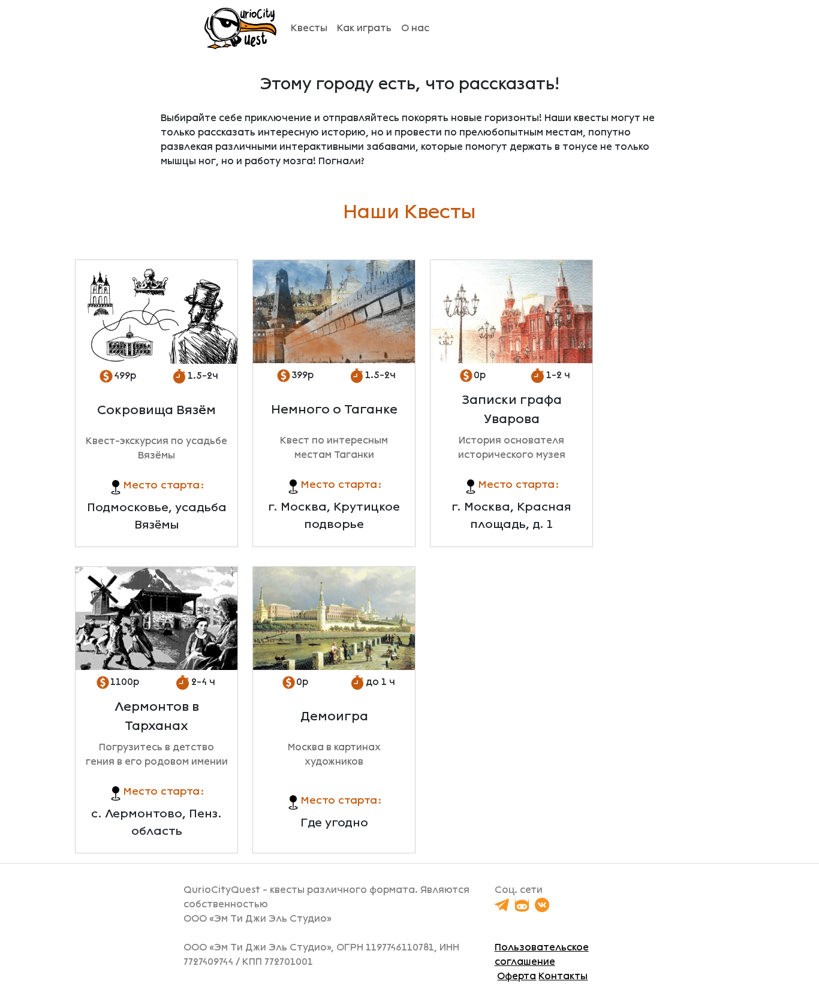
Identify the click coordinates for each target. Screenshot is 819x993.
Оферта (516, 976)
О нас (415, 28)
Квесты (309, 28)
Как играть (364, 28)
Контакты (563, 976)
